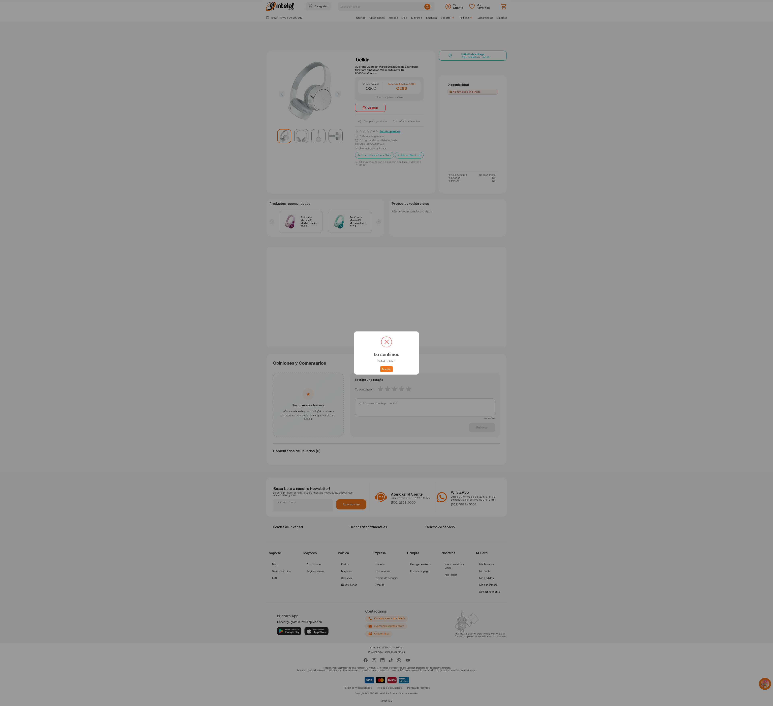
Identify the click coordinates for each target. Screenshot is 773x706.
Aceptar (387, 369)
